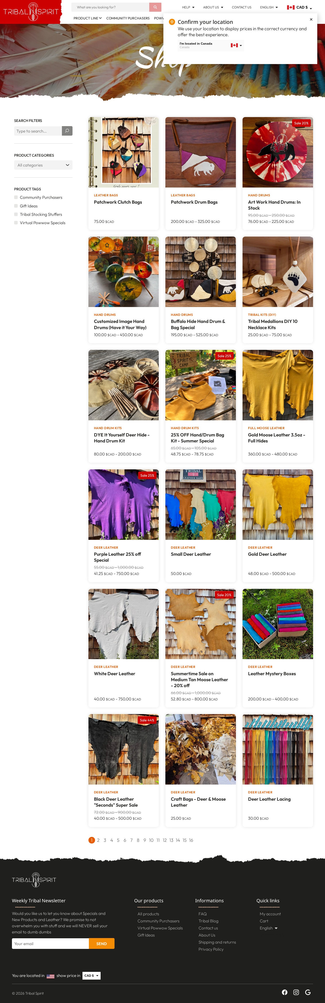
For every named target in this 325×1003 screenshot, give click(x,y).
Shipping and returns (217, 942)
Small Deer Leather (191, 554)
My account (270, 913)
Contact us (241, 7)
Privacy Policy (211, 949)
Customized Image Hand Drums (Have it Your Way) (120, 324)
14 (178, 840)
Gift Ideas (146, 935)
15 (185, 840)
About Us (211, 7)
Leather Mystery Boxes (272, 673)
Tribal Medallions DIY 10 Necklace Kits (273, 324)
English (266, 7)
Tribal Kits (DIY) (262, 315)
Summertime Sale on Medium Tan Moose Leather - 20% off (199, 679)
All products (148, 913)
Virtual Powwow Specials (160, 928)
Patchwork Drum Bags (194, 202)
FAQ (203, 913)
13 (171, 840)
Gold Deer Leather (267, 554)
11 (158, 840)
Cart (264, 920)
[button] (311, 19)
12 (165, 840)
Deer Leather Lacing (269, 799)
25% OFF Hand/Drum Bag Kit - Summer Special (197, 438)
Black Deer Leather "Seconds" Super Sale (116, 802)
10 (151, 840)
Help (186, 7)
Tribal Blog (208, 920)
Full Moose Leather (266, 428)
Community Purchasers (128, 18)
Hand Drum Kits (108, 428)
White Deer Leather (114, 673)
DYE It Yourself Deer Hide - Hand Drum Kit (122, 438)
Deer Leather (106, 548)
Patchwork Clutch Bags (118, 202)
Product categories (34, 155)
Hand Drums (259, 195)
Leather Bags (106, 195)
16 (191, 840)
